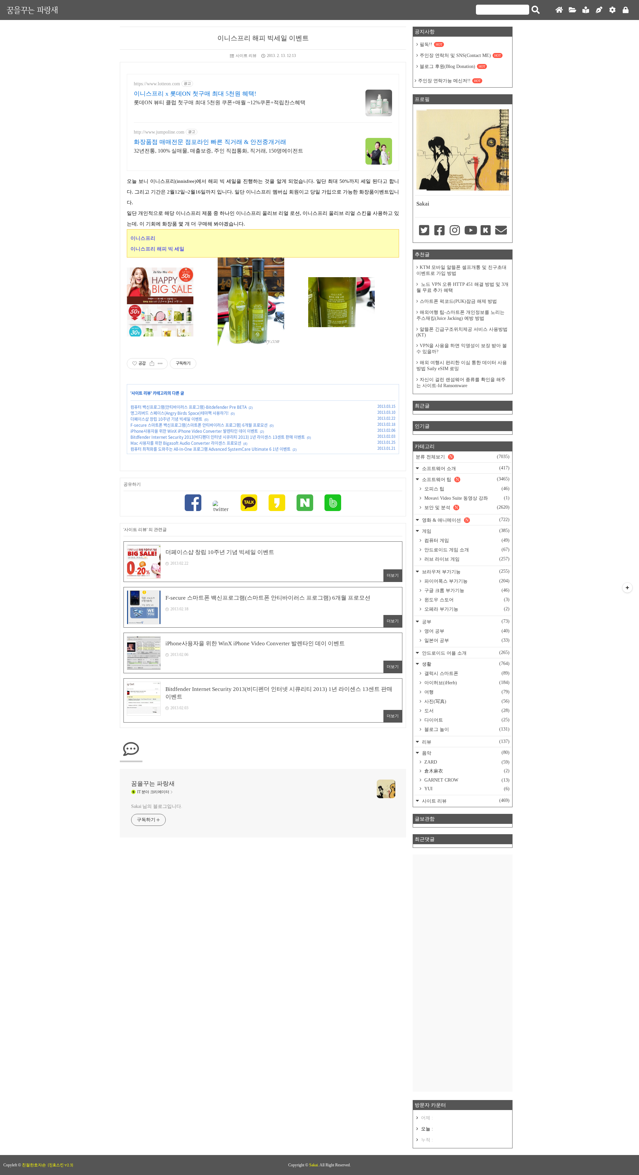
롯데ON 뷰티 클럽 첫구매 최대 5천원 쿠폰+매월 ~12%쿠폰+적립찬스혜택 (220, 102)
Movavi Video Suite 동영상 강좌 (466, 498)
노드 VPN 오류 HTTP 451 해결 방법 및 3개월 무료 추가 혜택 (462, 287)
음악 (465, 753)
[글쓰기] (599, 10)
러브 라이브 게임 (466, 559)
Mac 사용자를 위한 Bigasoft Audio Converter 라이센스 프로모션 (185, 443)
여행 (466, 692)
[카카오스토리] (277, 503)
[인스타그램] (455, 231)
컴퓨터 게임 (466, 540)
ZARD (466, 762)
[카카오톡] (249, 503)
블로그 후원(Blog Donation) (452, 66)
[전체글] (572, 10)
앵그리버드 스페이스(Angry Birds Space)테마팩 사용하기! (179, 413)
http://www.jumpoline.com (159, 132)
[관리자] (612, 10)
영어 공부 (466, 631)
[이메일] (501, 231)
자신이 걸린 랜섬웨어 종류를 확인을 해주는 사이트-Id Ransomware (461, 382)
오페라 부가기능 (466, 609)
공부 (465, 621)
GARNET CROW (466, 780)
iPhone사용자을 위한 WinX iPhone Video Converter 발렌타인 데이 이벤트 (194, 431)
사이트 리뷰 (246, 55)
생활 (465, 664)
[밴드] (332, 503)
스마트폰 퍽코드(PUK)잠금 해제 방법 (458, 301)
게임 (465, 531)
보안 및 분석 (466, 507)
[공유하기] (152, 363)
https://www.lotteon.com (157, 83)
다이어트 (466, 720)
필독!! (431, 44)
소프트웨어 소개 (465, 468)
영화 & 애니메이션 (465, 520)
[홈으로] (559, 10)
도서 (466, 710)
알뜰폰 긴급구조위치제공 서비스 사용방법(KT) (462, 332)
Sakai (313, 1165)
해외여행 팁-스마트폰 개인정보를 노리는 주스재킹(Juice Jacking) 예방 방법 (460, 315)
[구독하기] (627, 588)
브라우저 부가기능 (465, 571)
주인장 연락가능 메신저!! (449, 80)
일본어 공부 (466, 640)
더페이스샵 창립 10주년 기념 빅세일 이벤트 (166, 419)
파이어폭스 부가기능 (466, 581)
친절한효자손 (34, 1165)
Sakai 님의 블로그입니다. (156, 806)
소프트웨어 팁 (465, 479)
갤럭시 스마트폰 (466, 673)
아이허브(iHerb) (466, 682)
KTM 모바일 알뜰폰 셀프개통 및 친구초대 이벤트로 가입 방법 (461, 270)
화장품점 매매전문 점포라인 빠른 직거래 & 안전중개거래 (210, 142)
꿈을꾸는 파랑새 (32, 10)
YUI (466, 788)
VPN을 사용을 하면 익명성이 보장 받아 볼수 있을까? (461, 348)
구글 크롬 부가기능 (466, 590)
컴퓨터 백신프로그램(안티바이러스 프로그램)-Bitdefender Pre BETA (188, 407)
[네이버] (305, 503)
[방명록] (585, 10)
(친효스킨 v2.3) (60, 1165)
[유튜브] (470, 231)
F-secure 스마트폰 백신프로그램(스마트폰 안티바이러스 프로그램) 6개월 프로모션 (199, 425)
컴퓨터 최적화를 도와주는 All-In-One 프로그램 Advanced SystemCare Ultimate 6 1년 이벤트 (210, 449)
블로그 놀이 (466, 729)
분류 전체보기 (463, 456)
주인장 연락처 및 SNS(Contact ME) (460, 55)
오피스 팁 (466, 488)
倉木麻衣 (466, 771)
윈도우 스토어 (466, 599)
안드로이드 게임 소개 (466, 549)
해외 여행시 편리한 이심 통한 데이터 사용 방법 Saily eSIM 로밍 (461, 365)
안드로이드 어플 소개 (465, 653)
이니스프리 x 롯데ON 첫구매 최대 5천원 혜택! (195, 93)
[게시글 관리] (160, 363)
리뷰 (465, 742)
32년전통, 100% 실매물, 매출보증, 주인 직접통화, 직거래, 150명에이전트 (218, 151)
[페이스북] (193, 503)
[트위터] (221, 507)
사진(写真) (466, 701)
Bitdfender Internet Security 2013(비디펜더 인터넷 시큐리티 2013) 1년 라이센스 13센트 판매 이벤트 (217, 437)
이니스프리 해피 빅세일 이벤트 (263, 38)
